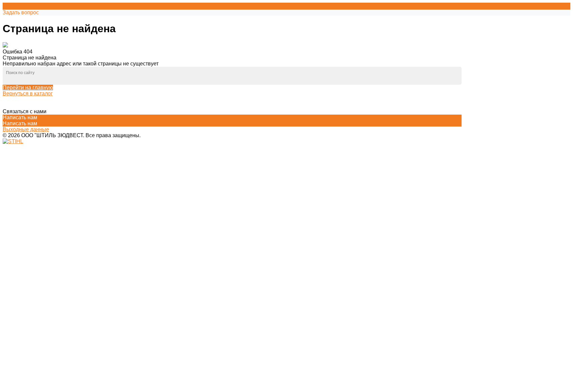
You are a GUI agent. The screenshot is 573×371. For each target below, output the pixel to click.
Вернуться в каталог (28, 93)
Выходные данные (26, 129)
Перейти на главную (28, 87)
